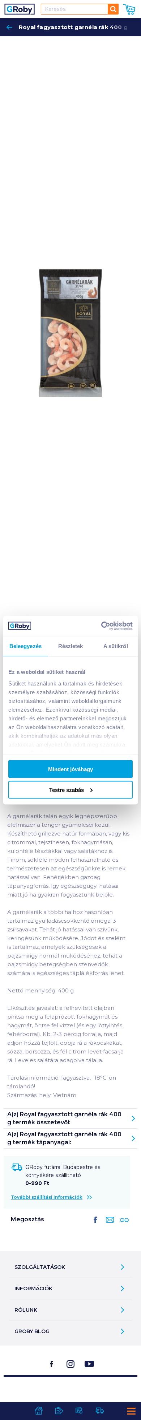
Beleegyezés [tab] (25, 646)
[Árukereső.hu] (70, 1395)
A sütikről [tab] (115, 646)
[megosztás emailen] (108, 1225)
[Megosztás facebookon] (95, 1225)
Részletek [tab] (70, 646)
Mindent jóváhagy (70, 769)
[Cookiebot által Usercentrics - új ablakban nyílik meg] (101, 626)
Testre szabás (66, 789)
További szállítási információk (46, 1197)
